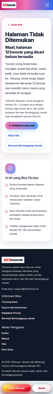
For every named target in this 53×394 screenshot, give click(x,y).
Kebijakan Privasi (11, 313)
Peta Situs (7, 349)
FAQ (4, 344)
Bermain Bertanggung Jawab (25, 145)
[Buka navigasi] (47, 5)
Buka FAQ (13, 135)
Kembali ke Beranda (23, 125)
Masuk (5, 338)
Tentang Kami (9, 302)
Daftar (5, 333)
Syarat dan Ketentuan (14, 307)
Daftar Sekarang (16, 388)
